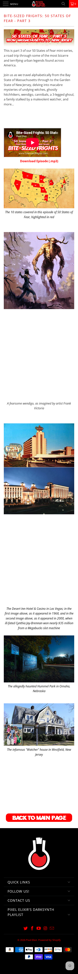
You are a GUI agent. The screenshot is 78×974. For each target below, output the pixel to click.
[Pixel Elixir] (39, 4)
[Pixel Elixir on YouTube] (39, 928)
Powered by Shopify (49, 940)
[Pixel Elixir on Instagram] (45, 928)
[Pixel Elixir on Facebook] (32, 928)
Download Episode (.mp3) (39, 161)
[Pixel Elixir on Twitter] (26, 928)
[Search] (64, 4)
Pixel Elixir (31, 940)
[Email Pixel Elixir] (52, 928)
